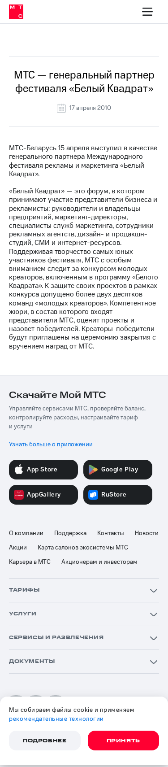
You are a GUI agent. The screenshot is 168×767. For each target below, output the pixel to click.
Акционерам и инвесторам (99, 562)
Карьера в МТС (30, 562)
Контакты (110, 533)
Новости (147, 533)
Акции (18, 547)
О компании (26, 533)
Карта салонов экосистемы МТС (83, 547)
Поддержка (70, 533)
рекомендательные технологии (56, 719)
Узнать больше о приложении (51, 444)
